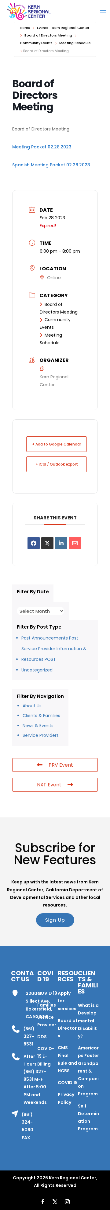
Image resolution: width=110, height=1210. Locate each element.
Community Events (36, 42)
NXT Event (49, 784)
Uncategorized (37, 670)
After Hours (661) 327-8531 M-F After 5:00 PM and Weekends (35, 1079)
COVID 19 (47, 993)
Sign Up (55, 920)
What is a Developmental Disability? (88, 1020)
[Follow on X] (55, 1202)
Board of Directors (67, 1028)
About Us (32, 706)
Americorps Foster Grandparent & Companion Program (88, 1071)
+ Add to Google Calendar (56, 444)
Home (25, 27)
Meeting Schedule (75, 42)
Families (46, 1005)
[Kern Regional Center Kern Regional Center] (28, 12)
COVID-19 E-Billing (45, 1056)
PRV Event (61, 764)
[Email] (75, 543)
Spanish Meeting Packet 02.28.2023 (51, 165)
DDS (42, 1037)
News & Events (38, 726)
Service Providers (41, 735)
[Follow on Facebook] (43, 1202)
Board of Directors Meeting (48, 35)
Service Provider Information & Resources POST (53, 654)
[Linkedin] (61, 543)
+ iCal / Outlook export (56, 464)
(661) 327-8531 (29, 1036)
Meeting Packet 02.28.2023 (42, 147)
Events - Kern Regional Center (63, 27)
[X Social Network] (47, 543)
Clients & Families (41, 715)
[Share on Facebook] (34, 543)
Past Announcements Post (49, 638)
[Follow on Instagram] (67, 1202)
